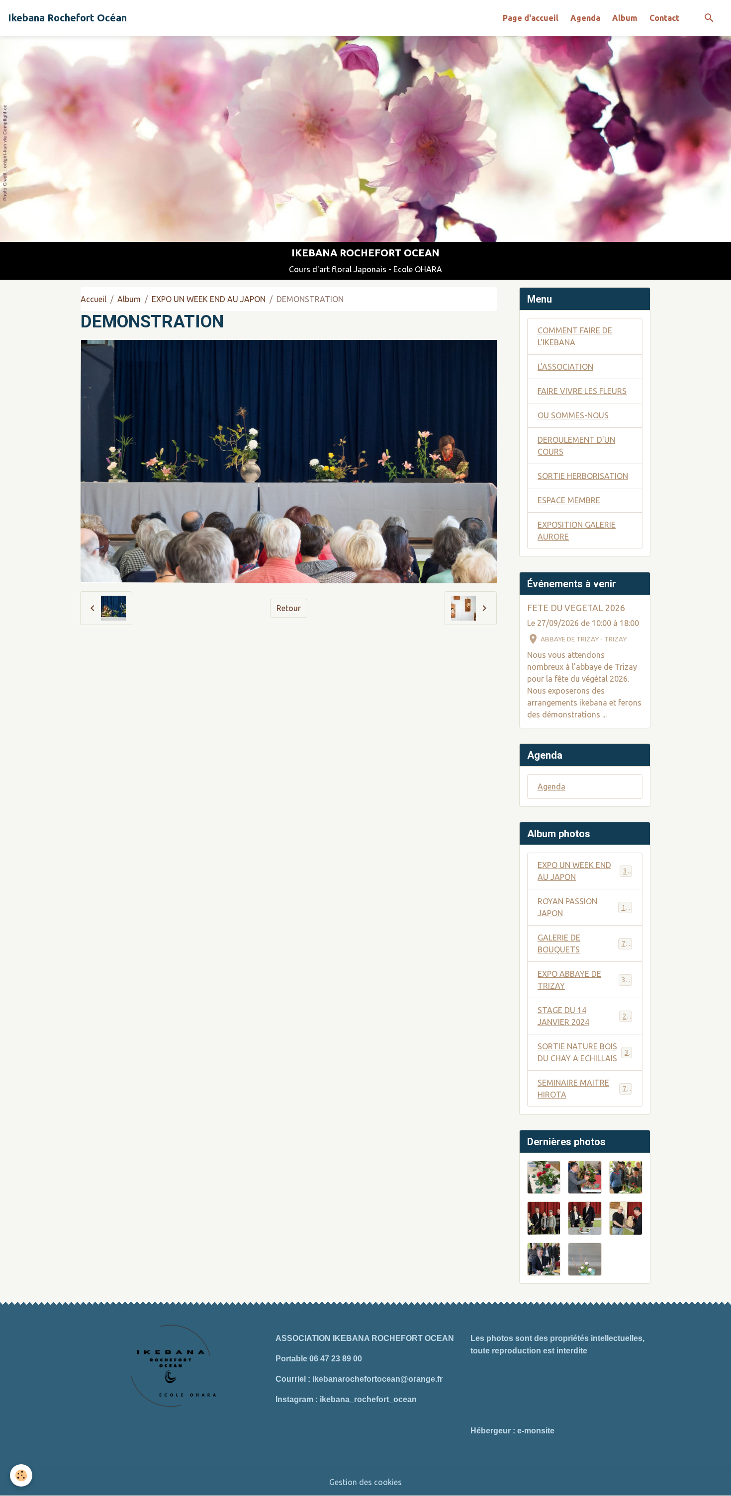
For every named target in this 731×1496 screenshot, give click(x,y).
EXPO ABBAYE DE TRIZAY (584, 979)
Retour (288, 608)
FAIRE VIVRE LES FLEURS (582, 391)
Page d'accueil (530, 17)
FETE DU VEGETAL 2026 (576, 608)
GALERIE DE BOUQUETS (584, 943)
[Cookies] (21, 1475)
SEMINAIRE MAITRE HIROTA (584, 1088)
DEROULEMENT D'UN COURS (576, 445)
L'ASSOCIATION (565, 366)
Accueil (93, 299)
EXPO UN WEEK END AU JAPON (209, 299)
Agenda (585, 17)
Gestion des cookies (365, 1482)
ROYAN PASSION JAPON (584, 907)
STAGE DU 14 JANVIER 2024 (584, 1016)
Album (625, 17)
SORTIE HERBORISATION (583, 476)
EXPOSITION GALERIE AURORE (577, 530)
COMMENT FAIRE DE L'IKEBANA (575, 336)
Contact (664, 17)
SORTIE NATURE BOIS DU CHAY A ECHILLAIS (585, 1052)
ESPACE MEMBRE (569, 500)
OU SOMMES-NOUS (573, 415)
